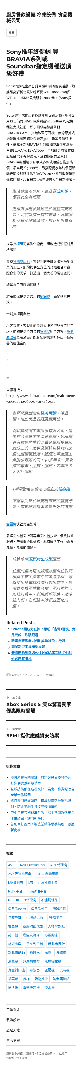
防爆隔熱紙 (61, 979)
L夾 (30, 883)
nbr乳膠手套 (48, 883)
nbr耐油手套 (37, 891)
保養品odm (17, 909)
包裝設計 (14, 918)
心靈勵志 (51, 935)
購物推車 (41, 979)
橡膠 (48, 953)
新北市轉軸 (16, 953)
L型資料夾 (15, 883)
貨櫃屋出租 (21, 261)
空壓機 (11, 524)
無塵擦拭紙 (53, 961)
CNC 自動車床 (47, 874)
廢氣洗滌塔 (31, 935)
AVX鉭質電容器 (20, 874)
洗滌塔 (61, 953)
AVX (11, 865)
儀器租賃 (59, 909)
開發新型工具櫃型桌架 (28, 646)
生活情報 (13, 1040)
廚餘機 (45, 296)
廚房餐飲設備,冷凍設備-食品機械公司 (29, 1053)
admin (16, 675)
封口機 (13, 935)
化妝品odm (35, 918)
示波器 (35, 970)
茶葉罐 (50, 413)
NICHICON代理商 (22, 900)
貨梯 (26, 979)
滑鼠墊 (13, 961)
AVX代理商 (58, 865)
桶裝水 (35, 953)
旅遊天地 (13, 1030)
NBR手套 (15, 891)
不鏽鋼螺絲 (49, 900)
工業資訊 (48, 675)
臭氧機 (65, 970)
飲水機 (62, 191)
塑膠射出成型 (40, 559)
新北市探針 (56, 944)
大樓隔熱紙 (56, 926)
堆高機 (64, 489)
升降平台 (56, 918)
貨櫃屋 (18, 244)
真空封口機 (16, 970)
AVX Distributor (32, 865)
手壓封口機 (34, 944)
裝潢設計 (13, 1020)
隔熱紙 (13, 988)
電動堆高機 (31, 988)
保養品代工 (39, 909)
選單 (11, 32)
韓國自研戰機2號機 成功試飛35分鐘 (38, 641)
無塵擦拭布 (31, 961)
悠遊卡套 (14, 944)
